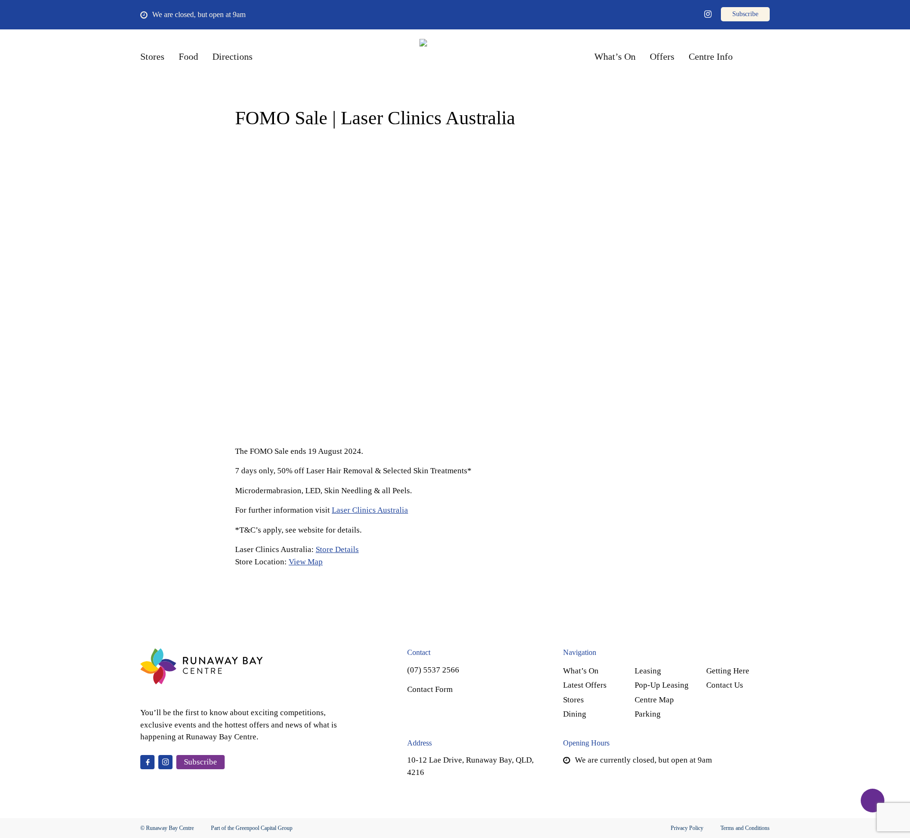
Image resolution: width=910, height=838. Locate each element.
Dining (574, 713)
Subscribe (200, 761)
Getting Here (727, 670)
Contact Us (724, 685)
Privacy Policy (687, 828)
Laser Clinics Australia (370, 510)
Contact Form (430, 689)
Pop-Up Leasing (662, 685)
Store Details (337, 549)
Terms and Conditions (745, 828)
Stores (573, 699)
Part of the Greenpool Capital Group (251, 828)
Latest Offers (585, 685)
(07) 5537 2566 (433, 669)
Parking (648, 713)
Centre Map (654, 699)
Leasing (648, 670)
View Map (306, 561)
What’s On (581, 670)
